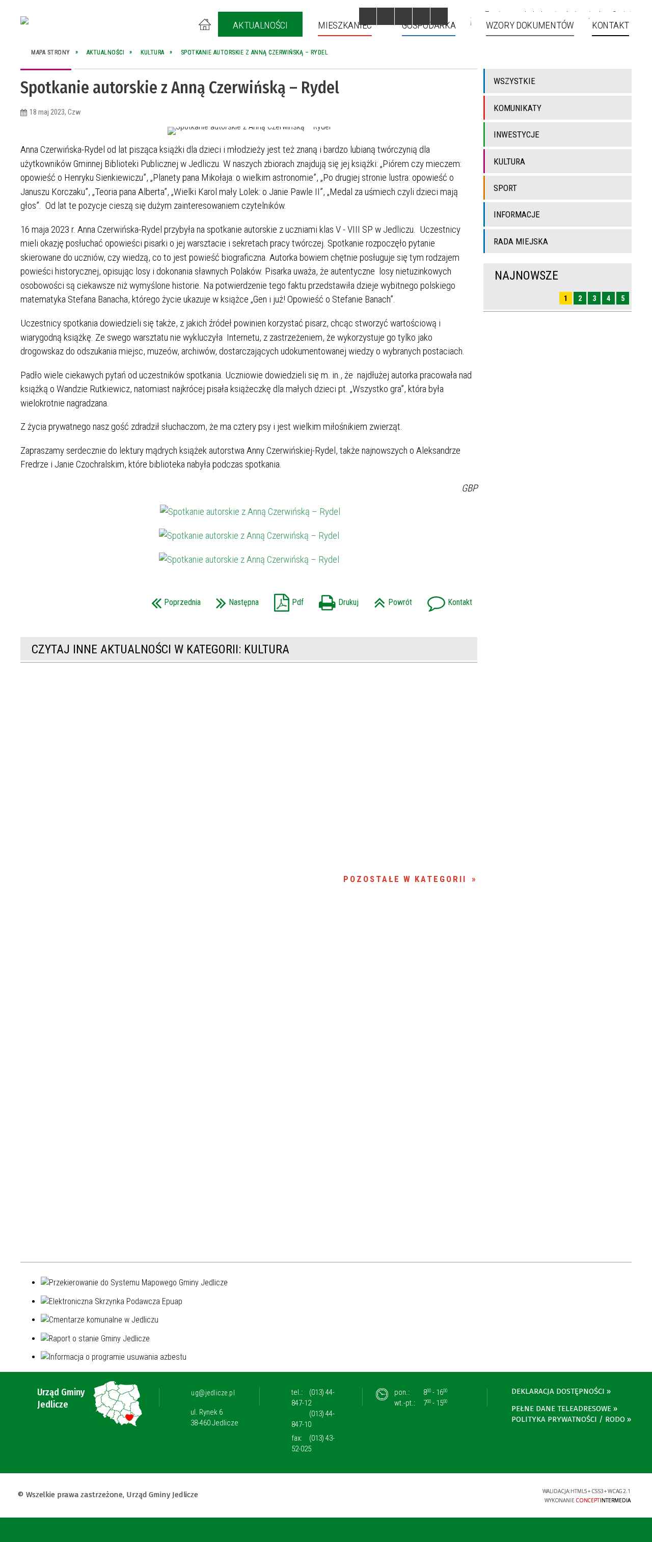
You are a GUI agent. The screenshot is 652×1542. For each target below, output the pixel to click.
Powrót (390, 599)
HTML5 (454, 1494)
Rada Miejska (521, 241)
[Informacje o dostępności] (385, 16)
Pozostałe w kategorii (405, 879)
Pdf (286, 599)
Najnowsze (526, 275)
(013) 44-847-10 (313, 1419)
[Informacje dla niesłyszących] (421, 16)
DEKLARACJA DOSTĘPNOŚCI (558, 1391)
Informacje (517, 214)
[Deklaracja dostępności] (403, 16)
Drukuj (336, 599)
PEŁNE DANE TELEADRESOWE (561, 1408)
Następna (235, 599)
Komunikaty (517, 108)
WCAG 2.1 (502, 1494)
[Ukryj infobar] (642, 1530)
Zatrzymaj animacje (367, 16)
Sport (505, 188)
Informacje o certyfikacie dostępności (325, 1496)
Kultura (509, 161)
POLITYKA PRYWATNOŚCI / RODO (568, 1419)
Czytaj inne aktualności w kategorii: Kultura (160, 649)
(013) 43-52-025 (313, 1443)
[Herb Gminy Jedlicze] (24, 20)
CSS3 (470, 1494)
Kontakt (447, 599)
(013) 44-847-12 (313, 1398)
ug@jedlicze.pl (213, 1393)
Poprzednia (173, 599)
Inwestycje (516, 134)
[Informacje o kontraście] (439, 16)
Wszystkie (514, 81)
